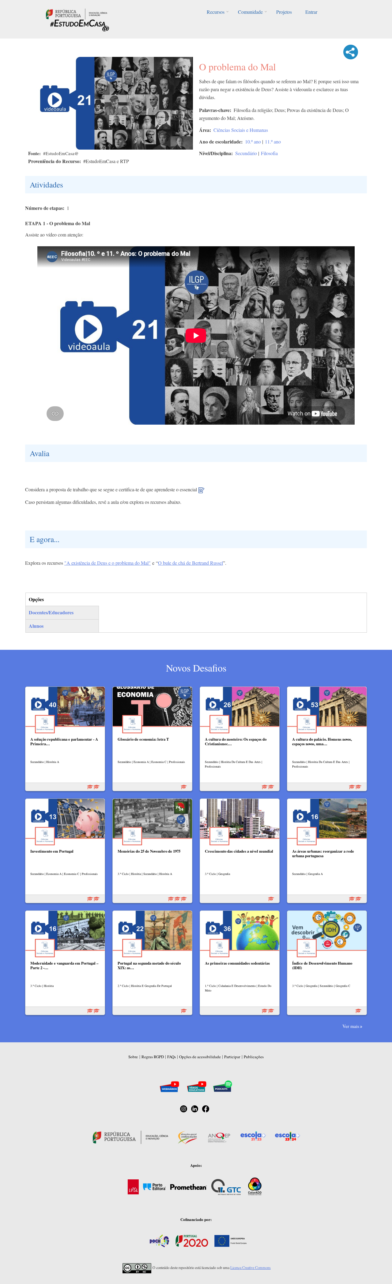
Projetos (284, 12)
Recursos (215, 12)
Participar (232, 1056)
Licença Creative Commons (250, 1267)
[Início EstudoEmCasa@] (76, 13)
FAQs (171, 1056)
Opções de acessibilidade (200, 1056)
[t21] (201, 492)
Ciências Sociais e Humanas (240, 130)
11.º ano (273, 141)
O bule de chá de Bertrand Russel (190, 563)
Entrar (311, 12)
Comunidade (250, 12)
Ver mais (350, 1026)
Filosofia (269, 153)
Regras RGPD (152, 1056)
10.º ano (253, 141)
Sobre (133, 1056)
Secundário (246, 153)
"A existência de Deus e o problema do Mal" (107, 563)
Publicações (254, 1056)
